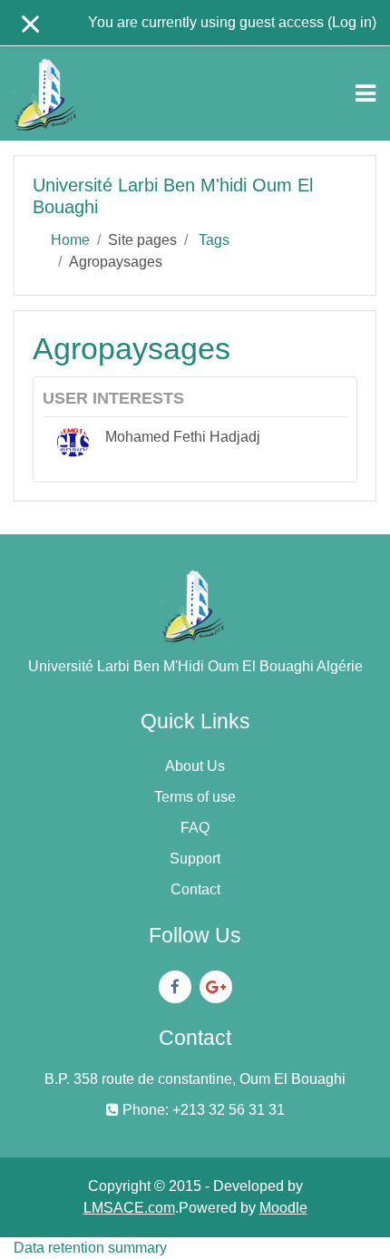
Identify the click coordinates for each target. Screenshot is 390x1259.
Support (195, 858)
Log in (352, 22)
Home (70, 240)
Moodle (283, 1207)
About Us (195, 766)
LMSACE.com (129, 1207)
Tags (214, 240)
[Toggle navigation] (365, 93)
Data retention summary (90, 1247)
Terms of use (195, 797)
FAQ (195, 827)
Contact (195, 889)
